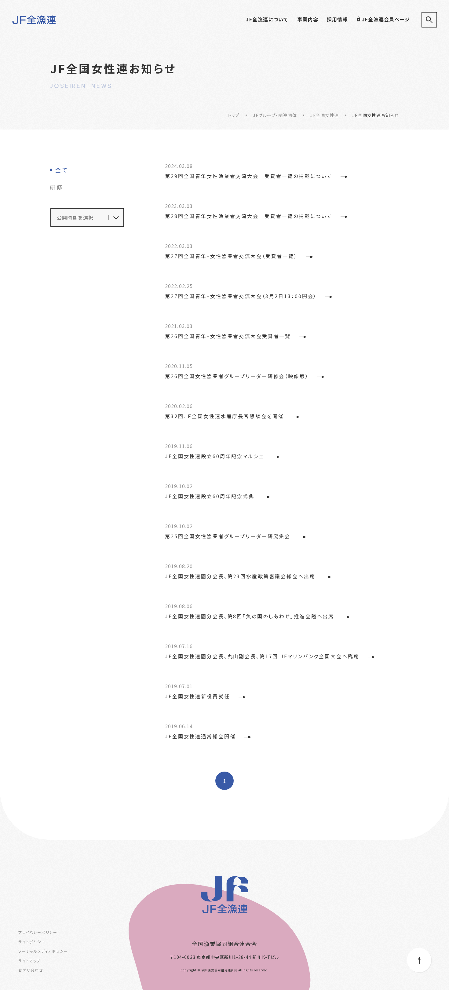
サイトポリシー (32, 941)
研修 (56, 187)
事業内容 (307, 19)
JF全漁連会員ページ (386, 19)
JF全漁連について (267, 19)
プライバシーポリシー (37, 932)
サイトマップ (29, 960)
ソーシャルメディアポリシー (43, 951)
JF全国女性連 (324, 115)
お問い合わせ (30, 970)
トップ (234, 115)
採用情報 (337, 19)
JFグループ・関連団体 (275, 115)
